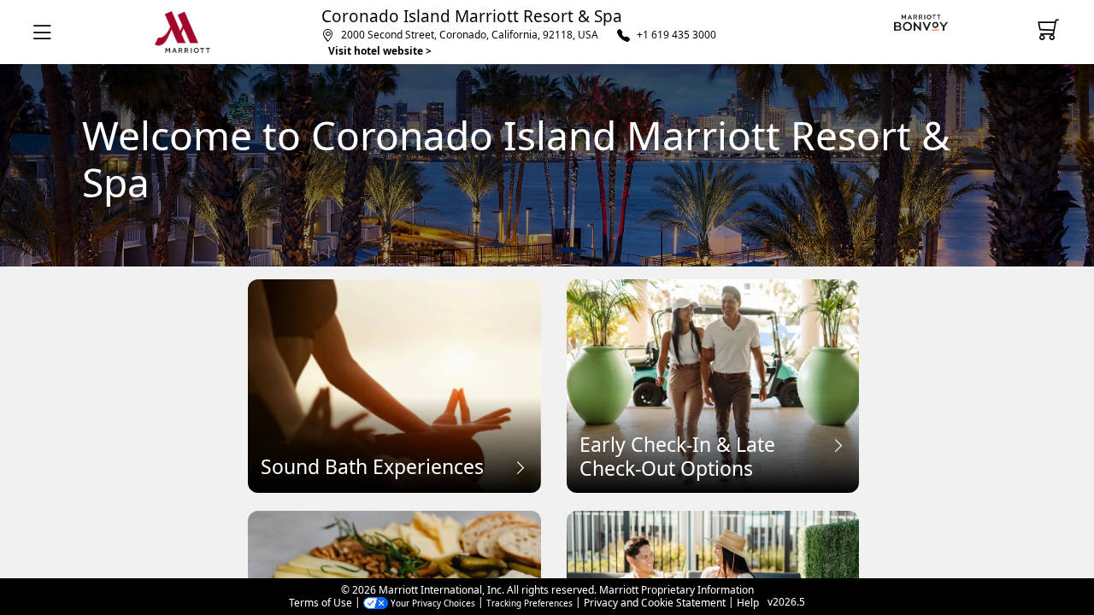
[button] (45, 32)
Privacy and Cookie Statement (655, 603)
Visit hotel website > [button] (380, 51)
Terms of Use (320, 603)
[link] (924, 23)
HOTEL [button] (182, 32)
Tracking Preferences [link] (529, 603)
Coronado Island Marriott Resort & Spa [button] (471, 16)
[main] (547, 321)
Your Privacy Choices (431, 603)
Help (748, 603)
